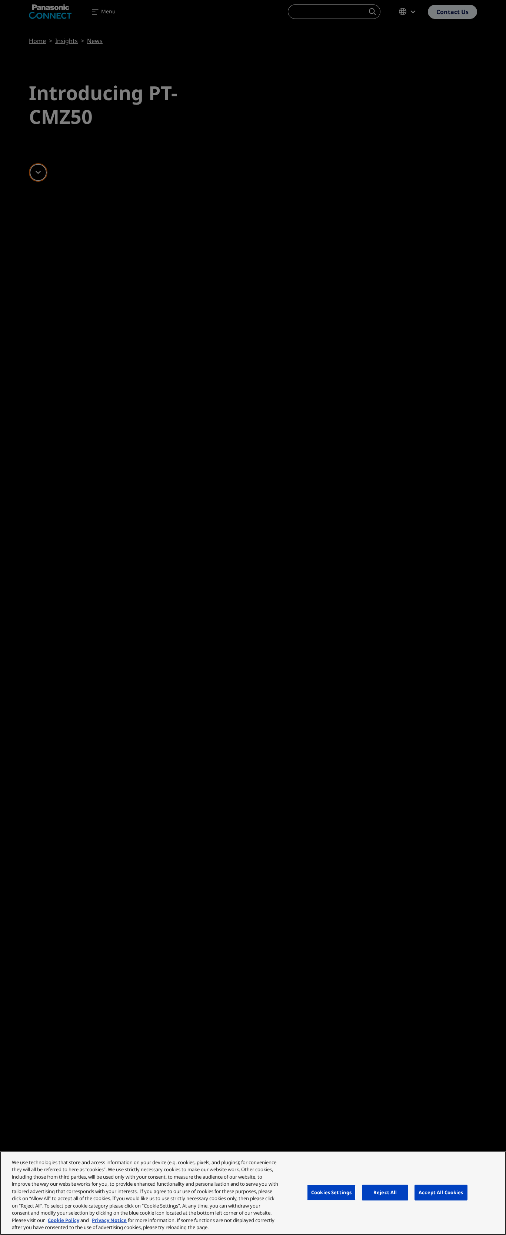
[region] (253, 1193)
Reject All (385, 1192)
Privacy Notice (109, 1220)
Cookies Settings (331, 1192)
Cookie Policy (63, 1220)
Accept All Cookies (441, 1192)
